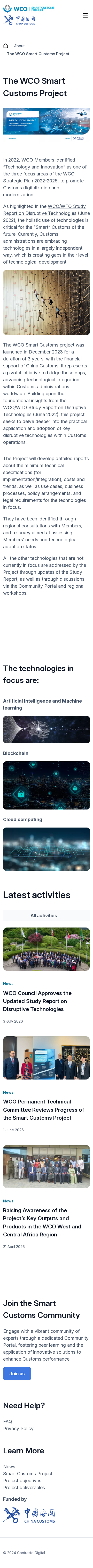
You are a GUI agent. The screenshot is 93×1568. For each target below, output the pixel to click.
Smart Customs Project (27, 1473)
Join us (17, 1373)
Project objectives (22, 1480)
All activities (43, 915)
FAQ (7, 1421)
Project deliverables (24, 1487)
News (9, 1466)
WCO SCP (5, 45)
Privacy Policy (18, 1428)
